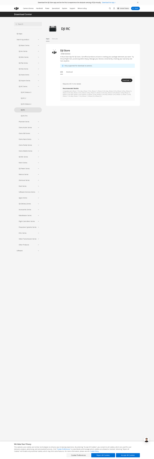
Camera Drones (28, 8)
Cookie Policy (94, 451)
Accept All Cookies (128, 455)
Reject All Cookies (103, 455)
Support (72, 8)
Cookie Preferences (63, 449)
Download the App (108, 2)
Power (47, 8)
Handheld (39, 8)
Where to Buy (82, 8)
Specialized (56, 8)
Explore (64, 8)
